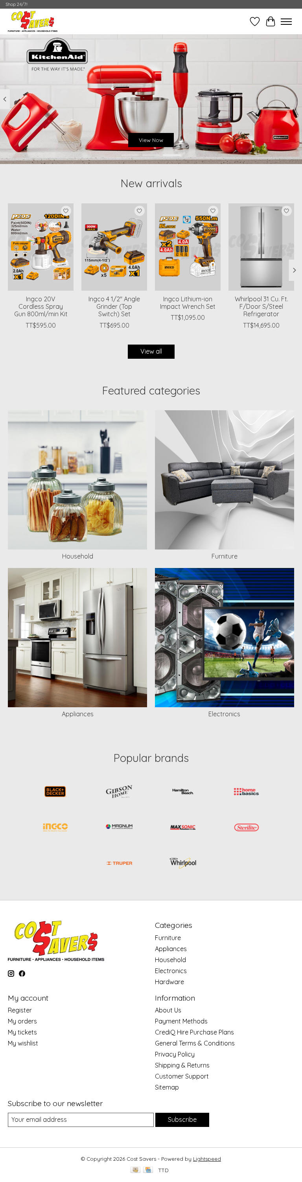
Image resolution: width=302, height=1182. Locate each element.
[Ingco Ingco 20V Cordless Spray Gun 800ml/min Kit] (41, 247)
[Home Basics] (246, 792)
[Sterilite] (246, 828)
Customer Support (182, 1076)
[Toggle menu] (286, 22)
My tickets (22, 1032)
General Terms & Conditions (195, 1043)
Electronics (224, 714)
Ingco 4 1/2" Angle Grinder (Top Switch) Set (114, 306)
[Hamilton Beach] (182, 792)
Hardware (169, 982)
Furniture (225, 556)
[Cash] (135, 1170)
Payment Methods (181, 1021)
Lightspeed (207, 1159)
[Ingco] (55, 828)
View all (151, 351)
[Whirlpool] (182, 864)
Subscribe (182, 1119)
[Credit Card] (148, 1170)
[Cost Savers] (32, 21)
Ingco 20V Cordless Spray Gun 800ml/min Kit (41, 306)
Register (20, 1010)
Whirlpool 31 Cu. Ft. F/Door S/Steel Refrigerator (261, 306)
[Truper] (119, 864)
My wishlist (23, 1043)
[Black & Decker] (55, 792)
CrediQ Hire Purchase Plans (194, 1032)
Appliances (78, 714)
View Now (151, 140)
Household (77, 556)
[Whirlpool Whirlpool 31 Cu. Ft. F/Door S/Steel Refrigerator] (261, 247)
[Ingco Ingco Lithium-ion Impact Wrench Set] (188, 247)
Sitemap (167, 1087)
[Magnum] (119, 828)
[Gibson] (119, 792)
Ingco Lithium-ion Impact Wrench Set (187, 302)
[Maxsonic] (182, 828)
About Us (168, 1010)
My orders (22, 1021)
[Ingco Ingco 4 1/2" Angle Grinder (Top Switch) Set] (114, 247)
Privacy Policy (175, 1054)
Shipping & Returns (182, 1065)
